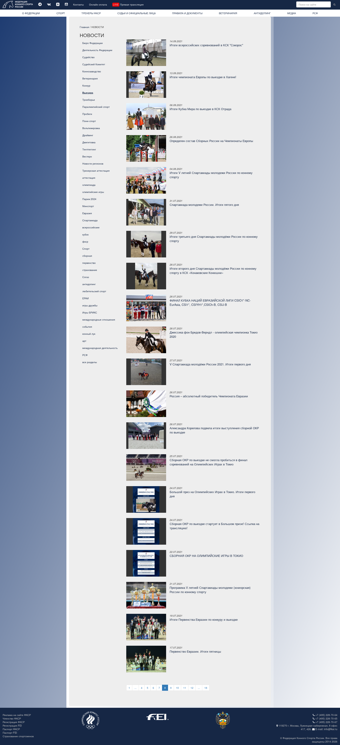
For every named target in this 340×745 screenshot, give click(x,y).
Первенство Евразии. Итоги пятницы (195, 651)
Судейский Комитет (93, 64)
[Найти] (334, 4)
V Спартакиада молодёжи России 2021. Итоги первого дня (210, 364)
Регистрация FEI (12, 725)
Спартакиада (90, 220)
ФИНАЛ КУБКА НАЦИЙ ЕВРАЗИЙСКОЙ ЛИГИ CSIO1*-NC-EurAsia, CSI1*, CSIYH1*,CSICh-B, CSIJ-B (210, 302)
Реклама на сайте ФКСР (17, 715)
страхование (89, 270)
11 (184, 688)
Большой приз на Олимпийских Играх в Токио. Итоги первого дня (212, 494)
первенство (89, 263)
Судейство (88, 57)
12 (192, 688)
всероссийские (91, 227)
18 (205, 688)
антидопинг (89, 284)
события (87, 326)
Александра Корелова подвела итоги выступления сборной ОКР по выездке (214, 430)
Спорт (85, 248)
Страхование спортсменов (18, 736)
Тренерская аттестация (96, 170)
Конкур (86, 85)
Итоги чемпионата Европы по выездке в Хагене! (203, 77)
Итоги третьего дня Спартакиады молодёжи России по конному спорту (214, 238)
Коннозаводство (91, 71)
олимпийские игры (93, 192)
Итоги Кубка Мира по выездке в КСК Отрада (200, 109)
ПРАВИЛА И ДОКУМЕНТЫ (187, 13)
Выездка (87, 92)
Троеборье (88, 99)
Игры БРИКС (89, 312)
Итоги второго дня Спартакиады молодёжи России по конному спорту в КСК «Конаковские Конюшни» (213, 270)
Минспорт (88, 206)
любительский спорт (94, 291)
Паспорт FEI (10, 732)
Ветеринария (90, 78)
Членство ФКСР (12, 718)
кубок (85, 234)
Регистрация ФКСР (14, 722)
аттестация (88, 177)
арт (84, 341)
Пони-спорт (89, 121)
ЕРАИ (85, 298)
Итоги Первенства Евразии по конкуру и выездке (204, 619)
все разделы (89, 362)
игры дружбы (89, 305)
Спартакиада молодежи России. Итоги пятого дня (204, 204)
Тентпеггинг (89, 149)
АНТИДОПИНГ (262, 13)
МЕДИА (291, 13)
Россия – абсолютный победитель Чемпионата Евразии (209, 396)
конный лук (88, 333)
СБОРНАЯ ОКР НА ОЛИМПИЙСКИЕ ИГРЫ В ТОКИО (206, 556)
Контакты (78, 4)
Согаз (85, 277)
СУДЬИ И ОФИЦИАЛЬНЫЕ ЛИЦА (136, 13)
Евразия (87, 213)
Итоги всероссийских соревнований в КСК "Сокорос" (206, 45)
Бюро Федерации (92, 43)
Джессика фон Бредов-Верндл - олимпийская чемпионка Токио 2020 (213, 334)
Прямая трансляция (128, 4)
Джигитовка (88, 142)
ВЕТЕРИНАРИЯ (228, 13)
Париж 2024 (89, 199)
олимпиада (88, 185)
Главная (84, 27)
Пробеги (87, 114)
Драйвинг (87, 135)
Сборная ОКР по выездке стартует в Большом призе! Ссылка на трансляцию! (214, 526)
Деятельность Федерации (97, 50)
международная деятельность (100, 348)
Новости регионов (92, 163)
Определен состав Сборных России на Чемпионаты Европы (211, 141)
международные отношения (98, 319)
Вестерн (87, 156)
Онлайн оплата (98, 4)
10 (177, 688)
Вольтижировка (91, 128)
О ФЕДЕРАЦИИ (31, 13)
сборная (87, 255)
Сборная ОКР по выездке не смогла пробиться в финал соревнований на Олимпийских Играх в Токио (208, 462)
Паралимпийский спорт (96, 107)
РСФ (315, 13)
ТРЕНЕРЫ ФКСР (91, 13)
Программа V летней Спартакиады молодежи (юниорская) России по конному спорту (210, 589)
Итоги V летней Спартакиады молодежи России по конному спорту (211, 175)
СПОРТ (60, 13)
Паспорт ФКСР (11, 729)
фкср (85, 241)
